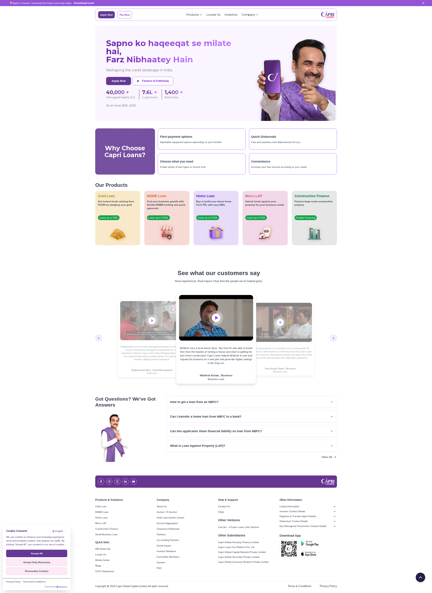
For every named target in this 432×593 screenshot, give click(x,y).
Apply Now (106, 14)
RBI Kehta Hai (102, 548)
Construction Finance (106, 528)
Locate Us (213, 14)
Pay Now (125, 14)
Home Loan (101, 517)
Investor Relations (166, 551)
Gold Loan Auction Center (170, 517)
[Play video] (152, 321)
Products (192, 14)
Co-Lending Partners (168, 540)
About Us (162, 506)
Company (248, 14)
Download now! (84, 3)
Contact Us (224, 506)
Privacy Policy (328, 586)
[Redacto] (61, 587)
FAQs (221, 512)
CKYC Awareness (104, 571)
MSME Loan (101, 512)
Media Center (102, 560)
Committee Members (168, 556)
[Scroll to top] (420, 577)
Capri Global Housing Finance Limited (238, 542)
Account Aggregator (167, 523)
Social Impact (164, 545)
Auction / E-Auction (167, 512)
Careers (161, 562)
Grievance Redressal (168, 528)
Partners (161, 534)
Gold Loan (100, 506)
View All (326, 457)
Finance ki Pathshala (155, 80)
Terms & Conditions (299, 586)
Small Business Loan (106, 534)
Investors (231, 14)
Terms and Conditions (34, 581)
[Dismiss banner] (423, 3)
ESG (159, 568)
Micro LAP (100, 523)
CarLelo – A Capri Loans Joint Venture (238, 527)
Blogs (98, 565)
